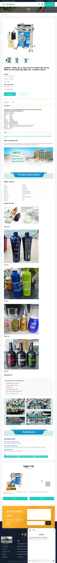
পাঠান (48, 523)
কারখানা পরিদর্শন (4, 546)
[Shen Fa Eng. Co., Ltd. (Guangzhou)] (9, 4)
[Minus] (53, 530)
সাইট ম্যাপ (4, 554)
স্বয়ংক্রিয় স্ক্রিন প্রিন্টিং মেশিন (22, 543)
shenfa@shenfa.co (40, 0)
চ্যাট (49, 4)
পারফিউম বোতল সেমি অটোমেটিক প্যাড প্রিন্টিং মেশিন (38, 492)
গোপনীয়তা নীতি (4, 557)
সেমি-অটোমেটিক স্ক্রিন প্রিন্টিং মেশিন (23, 551)
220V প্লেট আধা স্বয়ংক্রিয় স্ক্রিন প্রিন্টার (26, 456)
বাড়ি (3, 14)
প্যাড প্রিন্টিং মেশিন (20, 557)
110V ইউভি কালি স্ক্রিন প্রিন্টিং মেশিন (11, 456)
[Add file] (29, 560)
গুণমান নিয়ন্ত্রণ (4, 549)
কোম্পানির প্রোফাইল (5, 543)
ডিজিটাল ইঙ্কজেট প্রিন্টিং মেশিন (22, 549)
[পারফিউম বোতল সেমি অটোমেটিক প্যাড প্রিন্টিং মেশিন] (41, 481)
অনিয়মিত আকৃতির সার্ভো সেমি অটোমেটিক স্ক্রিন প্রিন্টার (12, 492)
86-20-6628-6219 (51, 0)
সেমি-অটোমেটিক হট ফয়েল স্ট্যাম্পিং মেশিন (24, 554)
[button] (9, 484)
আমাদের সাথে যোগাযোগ (6, 551)
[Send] (53, 560)
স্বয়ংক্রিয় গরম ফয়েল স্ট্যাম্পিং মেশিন (23, 546)
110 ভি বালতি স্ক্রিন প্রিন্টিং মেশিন (41, 456)
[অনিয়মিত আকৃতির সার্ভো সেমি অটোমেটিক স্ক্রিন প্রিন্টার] (15, 481)
